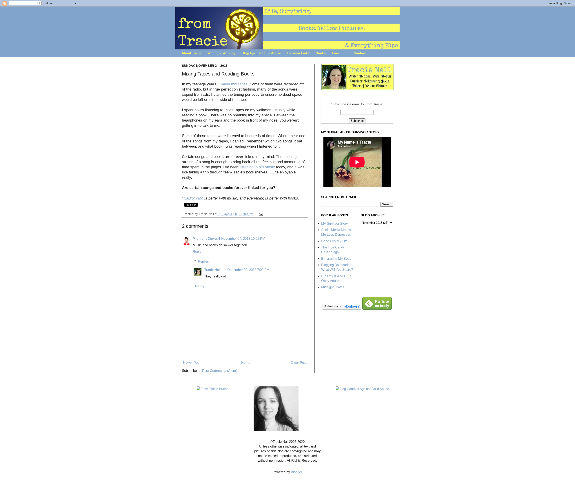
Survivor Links (298, 53)
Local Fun (339, 53)
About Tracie (191, 53)
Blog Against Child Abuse (261, 53)
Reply (197, 251)
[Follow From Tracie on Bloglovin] (342, 308)
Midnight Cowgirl (206, 238)
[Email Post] (260, 214)
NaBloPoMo (193, 198)
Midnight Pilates (332, 287)
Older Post (299, 362)
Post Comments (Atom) (219, 370)
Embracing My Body (336, 258)
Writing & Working (221, 53)
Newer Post (191, 362)
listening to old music (257, 167)
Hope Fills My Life (334, 241)
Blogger (296, 472)
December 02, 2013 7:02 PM (248, 270)
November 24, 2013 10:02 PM (243, 238)
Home (245, 362)
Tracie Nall (212, 270)
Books (321, 53)
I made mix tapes (233, 84)
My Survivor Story (334, 223)
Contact (360, 53)
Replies (203, 261)
